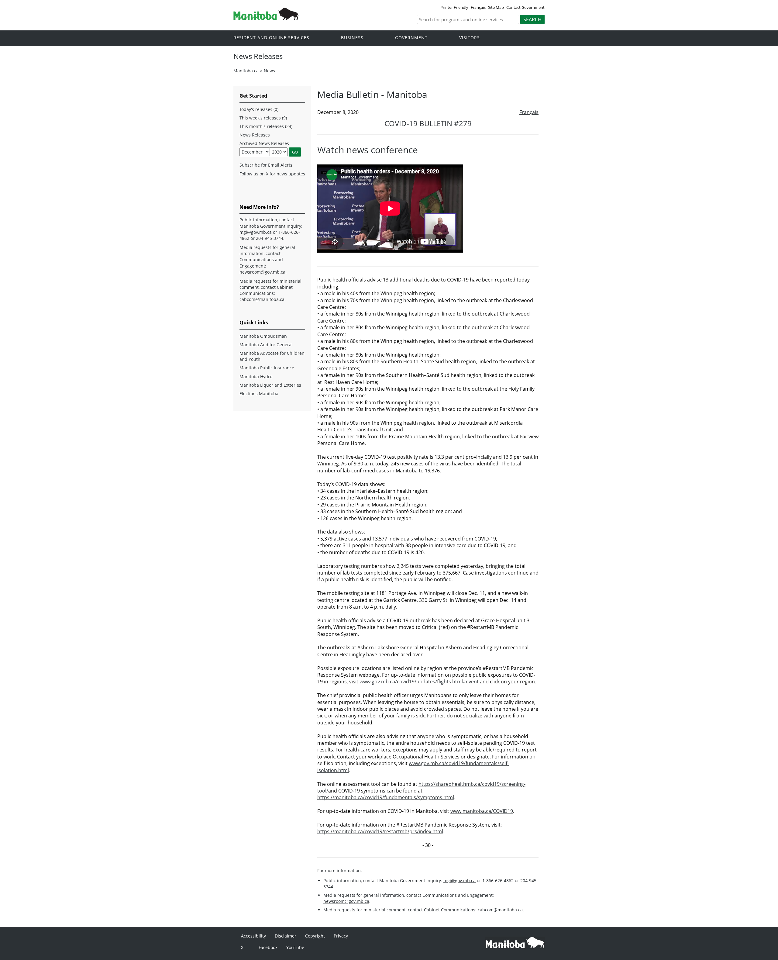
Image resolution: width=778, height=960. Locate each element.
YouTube (295, 947)
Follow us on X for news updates (272, 174)
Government (411, 38)
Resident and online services (271, 38)
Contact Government (525, 7)
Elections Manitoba (258, 393)
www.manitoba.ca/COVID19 (481, 811)
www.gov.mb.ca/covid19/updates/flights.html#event (419, 681)
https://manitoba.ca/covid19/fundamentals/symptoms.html (385, 797)
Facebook (268, 947)
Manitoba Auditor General (266, 344)
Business (352, 38)
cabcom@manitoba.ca (500, 910)
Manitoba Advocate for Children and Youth (272, 356)
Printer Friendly (454, 7)
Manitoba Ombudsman (263, 336)
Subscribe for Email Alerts (265, 165)
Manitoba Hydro (255, 376)
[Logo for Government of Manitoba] (265, 18)
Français (478, 7)
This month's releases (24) (265, 126)
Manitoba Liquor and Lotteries (270, 385)
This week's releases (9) (263, 118)
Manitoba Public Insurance (266, 368)
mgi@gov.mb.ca (459, 880)
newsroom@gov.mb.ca (346, 901)
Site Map (496, 7)
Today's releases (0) (258, 109)
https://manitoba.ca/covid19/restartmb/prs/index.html (380, 831)
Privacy (341, 936)
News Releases (254, 135)
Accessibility (253, 936)
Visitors (469, 38)
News (269, 71)
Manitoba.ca (246, 71)
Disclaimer (285, 936)
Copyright (315, 936)
